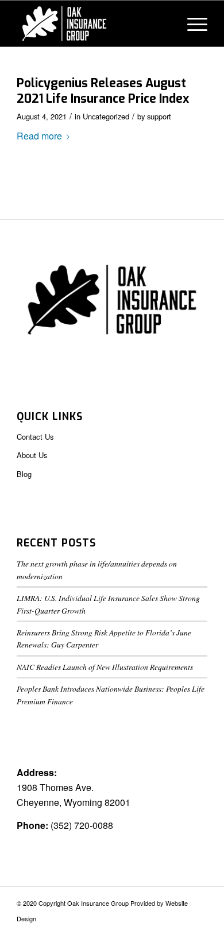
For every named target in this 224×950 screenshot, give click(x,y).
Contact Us (35, 436)
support (159, 116)
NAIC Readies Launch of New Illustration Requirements (105, 666)
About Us (32, 454)
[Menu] (191, 23)
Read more (39, 135)
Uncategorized (106, 116)
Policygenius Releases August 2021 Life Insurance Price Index (103, 91)
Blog (24, 473)
